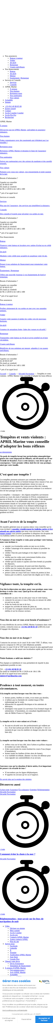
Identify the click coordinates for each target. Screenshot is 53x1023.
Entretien (33, 790)
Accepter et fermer (44, 1019)
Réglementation (43, 790)
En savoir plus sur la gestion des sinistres (16, 779)
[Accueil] (26, 52)
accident (3, 452)
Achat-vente (4, 790)
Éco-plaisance (23, 790)
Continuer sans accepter (8, 1019)
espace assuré (5, 533)
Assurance (14, 790)
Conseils (12, 374)
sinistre (9, 452)
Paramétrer (26, 1019)
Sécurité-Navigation (26, 374)
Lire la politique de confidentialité (14, 1010)
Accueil (3, 374)
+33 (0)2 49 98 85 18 (29, 627)
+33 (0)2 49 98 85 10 (13, 669)
